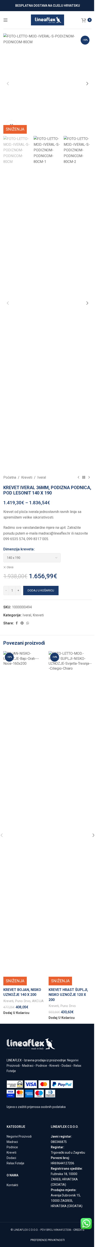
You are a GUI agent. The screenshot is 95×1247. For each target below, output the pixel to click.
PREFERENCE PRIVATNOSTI (47, 1240)
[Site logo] (47, 20)
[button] (7, 83)
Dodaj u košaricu (41, 590)
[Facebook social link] (16, 623)
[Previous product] (78, 477)
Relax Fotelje (15, 1163)
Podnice (41, 1065)
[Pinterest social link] (22, 623)
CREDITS (78, 1229)
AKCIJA (38, 1001)
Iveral (41, 477)
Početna (9, 477)
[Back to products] (83, 477)
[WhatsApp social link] (27, 623)
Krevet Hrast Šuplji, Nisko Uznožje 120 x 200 (68, 995)
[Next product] (89, 477)
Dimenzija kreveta (18, 549)
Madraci (27, 1065)
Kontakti (12, 1185)
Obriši (10, 567)
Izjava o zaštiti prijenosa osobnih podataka (36, 1107)
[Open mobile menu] (5, 20)
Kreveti (26, 477)
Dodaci (66, 1065)
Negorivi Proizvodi (19, 1136)
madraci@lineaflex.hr (54, 533)
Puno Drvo (22, 1001)
